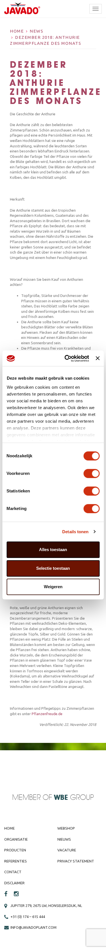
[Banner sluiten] (97, 358)
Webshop (66, 828)
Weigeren (53, 586)
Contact (12, 872)
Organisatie (16, 839)
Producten (15, 850)
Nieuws (64, 839)
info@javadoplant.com (33, 927)
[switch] (91, 473)
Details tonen (75, 531)
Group (74, 797)
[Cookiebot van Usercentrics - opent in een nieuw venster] (66, 358)
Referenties (15, 861)
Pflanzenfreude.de (47, 714)
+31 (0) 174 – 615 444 (27, 917)
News (36, 31)
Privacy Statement (75, 861)
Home (17, 31)
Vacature (66, 850)
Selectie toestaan (53, 568)
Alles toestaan (53, 549)
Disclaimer (14, 883)
